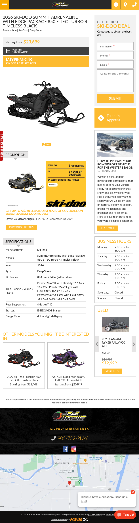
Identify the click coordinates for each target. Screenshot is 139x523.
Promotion (15, 155)
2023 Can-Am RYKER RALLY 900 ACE (113, 342)
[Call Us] (134, 4)
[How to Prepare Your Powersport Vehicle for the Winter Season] (115, 145)
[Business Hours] (116, 4)
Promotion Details (21, 227)
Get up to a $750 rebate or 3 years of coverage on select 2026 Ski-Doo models (44, 212)
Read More (108, 228)
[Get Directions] (125, 4)
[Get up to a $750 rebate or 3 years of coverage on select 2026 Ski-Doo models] (46, 184)
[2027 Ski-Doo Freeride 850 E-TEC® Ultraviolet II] (68, 358)
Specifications (18, 242)
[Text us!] (125, 515)
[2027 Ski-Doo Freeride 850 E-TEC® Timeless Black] (24, 358)
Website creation (59, 519)
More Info (112, 371)
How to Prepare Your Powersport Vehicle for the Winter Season (115, 164)
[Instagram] (73, 449)
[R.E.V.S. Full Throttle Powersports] (60, 4)
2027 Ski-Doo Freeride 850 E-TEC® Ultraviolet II (68, 378)
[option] (115, 344)
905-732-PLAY (73, 438)
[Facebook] (65, 449)
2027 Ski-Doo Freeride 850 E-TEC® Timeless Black (24, 378)
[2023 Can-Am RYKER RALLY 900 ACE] (115, 324)
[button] (97, 344)
